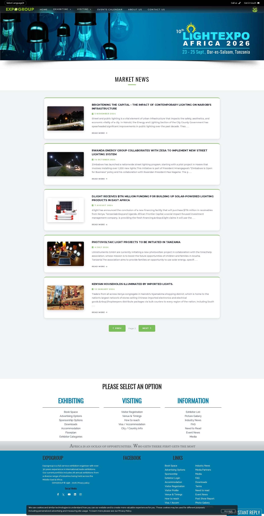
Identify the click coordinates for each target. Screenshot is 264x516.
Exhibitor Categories (70, 436)
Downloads (70, 424)
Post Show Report (204, 498)
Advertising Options (71, 416)
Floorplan (70, 432)
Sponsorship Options (71, 420)
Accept (228, 511)
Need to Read (193, 428)
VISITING (82, 9)
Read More (98, 133)
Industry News (193, 420)
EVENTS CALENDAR (110, 9)
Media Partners (203, 470)
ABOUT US (135, 9)
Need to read (202, 490)
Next (146, 328)
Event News (193, 432)
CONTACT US (156, 9)
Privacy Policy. (125, 511)
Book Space (71, 412)
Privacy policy (84, 483)
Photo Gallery (202, 503)
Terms (198, 486)
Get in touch (250, 3)
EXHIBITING (60, 9)
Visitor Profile (172, 490)
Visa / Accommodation (132, 424)
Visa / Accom (172, 503)
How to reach (132, 420)
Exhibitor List (193, 412)
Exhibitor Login (172, 478)
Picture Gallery (193, 416)
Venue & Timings (132, 416)
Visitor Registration (132, 412)
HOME (44, 9)
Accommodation (71, 428)
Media (193, 436)
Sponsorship (171, 474)
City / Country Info (132, 428)
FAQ (193, 424)
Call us (234, 3)
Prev (118, 328)
